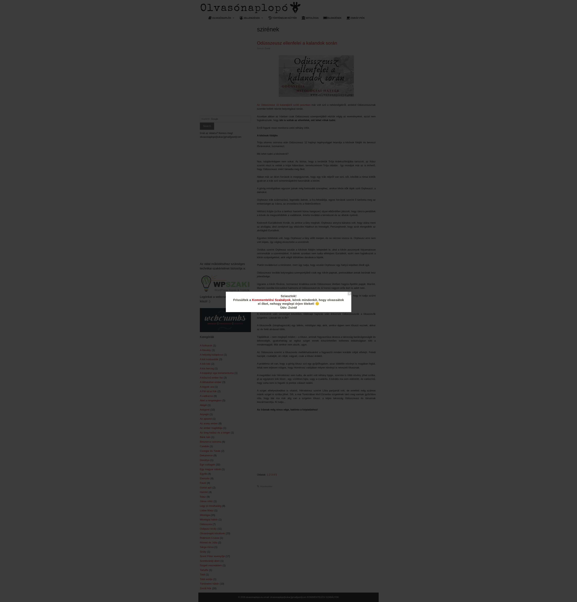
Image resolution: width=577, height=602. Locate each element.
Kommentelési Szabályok (271, 300)
